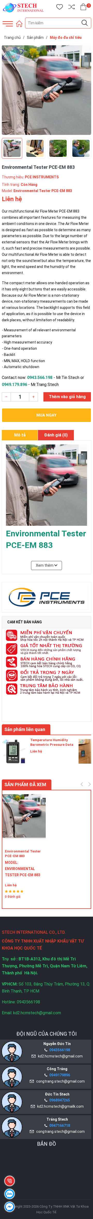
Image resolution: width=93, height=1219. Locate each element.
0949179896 (59, 1075)
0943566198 (59, 1050)
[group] (46, 90)
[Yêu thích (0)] (59, 8)
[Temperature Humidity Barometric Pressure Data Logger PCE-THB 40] (15, 751)
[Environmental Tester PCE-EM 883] (24, 819)
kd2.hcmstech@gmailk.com (60, 1106)
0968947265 (59, 1100)
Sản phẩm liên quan (24, 729)
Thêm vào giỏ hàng (67, 396)
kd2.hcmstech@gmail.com (59, 1056)
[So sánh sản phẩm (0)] (71, 8)
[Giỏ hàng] (83, 8)
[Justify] (84, 23)
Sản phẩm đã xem (25, 784)
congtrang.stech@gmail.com (60, 1081)
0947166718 (59, 1125)
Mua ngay (46, 415)
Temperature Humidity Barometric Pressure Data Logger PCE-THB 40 (51, 744)
